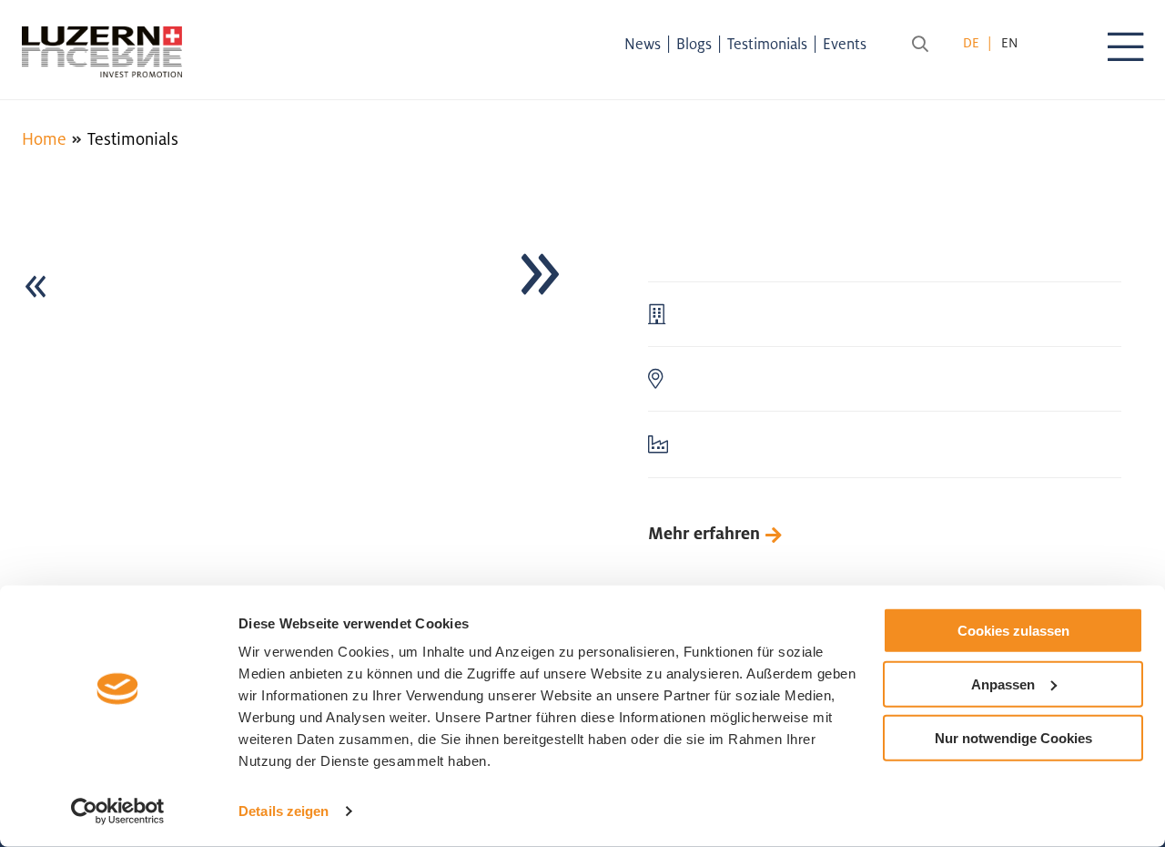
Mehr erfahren (704, 533)
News (642, 44)
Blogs (694, 44)
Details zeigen (283, 811)
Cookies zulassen (1013, 630)
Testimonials (767, 44)
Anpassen (1003, 684)
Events (844, 44)
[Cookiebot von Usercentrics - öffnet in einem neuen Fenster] (118, 811)
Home (44, 138)
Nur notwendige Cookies (1013, 737)
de (971, 42)
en (1009, 42)
